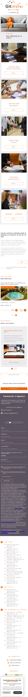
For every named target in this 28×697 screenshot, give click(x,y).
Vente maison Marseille (13, 543)
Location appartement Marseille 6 (12, 580)
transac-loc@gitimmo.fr (10, 412)
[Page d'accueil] (14, 4)
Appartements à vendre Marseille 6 (15, 557)
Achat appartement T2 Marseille (14, 624)
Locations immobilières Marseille (13, 598)
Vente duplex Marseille (13, 551)
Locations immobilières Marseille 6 (13, 603)
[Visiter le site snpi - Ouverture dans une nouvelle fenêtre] (6, 673)
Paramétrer (6, 692)
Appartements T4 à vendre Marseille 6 (15, 614)
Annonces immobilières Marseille (13, 589)
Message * (4, 458)
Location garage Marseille (14, 567)
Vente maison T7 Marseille (14, 620)
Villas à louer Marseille (13, 573)
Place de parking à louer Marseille (15, 570)
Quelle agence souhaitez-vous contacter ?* (11, 452)
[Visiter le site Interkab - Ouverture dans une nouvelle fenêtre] (19, 673)
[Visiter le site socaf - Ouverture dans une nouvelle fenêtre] (11, 673)
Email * (3, 438)
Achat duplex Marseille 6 (13, 560)
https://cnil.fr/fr (18, 507)
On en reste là (18, 678)
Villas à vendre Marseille (14, 554)
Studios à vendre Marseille (15, 617)
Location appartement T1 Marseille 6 (14, 645)
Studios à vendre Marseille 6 (15, 611)
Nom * (3, 426)
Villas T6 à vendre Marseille (15, 632)
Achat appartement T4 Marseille (14, 628)
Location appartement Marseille (12, 564)
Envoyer (7, 479)
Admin (24, 692)
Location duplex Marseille (14, 576)
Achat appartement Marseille (12, 547)
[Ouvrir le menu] (26, 4)
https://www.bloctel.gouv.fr (8, 521)
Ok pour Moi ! (17, 692)
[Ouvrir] (1, 4)
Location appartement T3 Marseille (14, 640)
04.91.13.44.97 (7, 408)
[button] (12, 313)
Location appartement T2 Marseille (14, 636)
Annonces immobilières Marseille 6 (13, 594)
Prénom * (4, 432)
